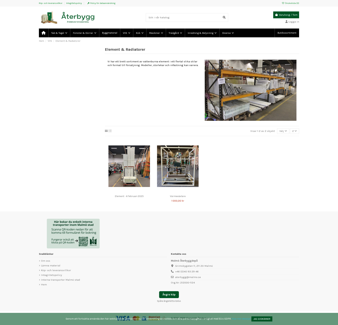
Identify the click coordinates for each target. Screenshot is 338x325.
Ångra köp (169, 294)
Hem (44, 284)
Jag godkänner (261, 319)
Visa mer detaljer (241, 318)
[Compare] (129, 191)
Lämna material (50, 265)
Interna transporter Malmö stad (60, 279)
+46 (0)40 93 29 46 (187, 271)
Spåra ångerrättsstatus (169, 301)
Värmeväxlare (178, 196)
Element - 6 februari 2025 (129, 196)
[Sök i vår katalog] (224, 17)
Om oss (45, 260)
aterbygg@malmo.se (188, 277)
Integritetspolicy (74, 3)
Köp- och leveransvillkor (51, 3)
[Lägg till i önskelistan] (123, 191)
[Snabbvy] (134, 191)
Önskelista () (291, 3)
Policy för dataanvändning (102, 3)
